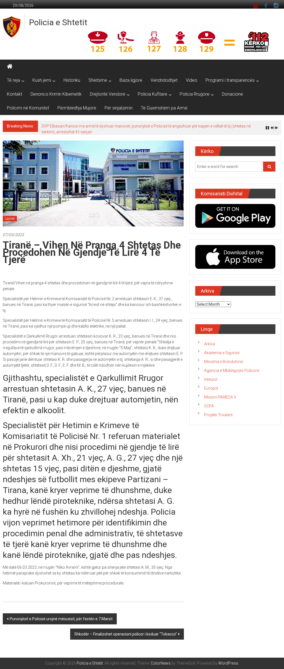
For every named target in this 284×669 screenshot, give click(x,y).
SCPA (209, 406)
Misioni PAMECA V (220, 397)
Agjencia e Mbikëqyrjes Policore (231, 370)
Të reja (13, 80)
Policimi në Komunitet (28, 108)
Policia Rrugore (194, 94)
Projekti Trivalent (218, 415)
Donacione (232, 94)
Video (191, 80)
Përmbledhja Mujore (76, 108)
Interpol (210, 379)
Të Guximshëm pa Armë (164, 108)
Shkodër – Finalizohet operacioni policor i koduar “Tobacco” (125, 634)
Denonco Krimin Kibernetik (56, 94)
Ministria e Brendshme (223, 361)
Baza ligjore (131, 80)
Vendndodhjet (164, 80)
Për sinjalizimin (119, 108)
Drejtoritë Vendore (107, 94)
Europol (211, 388)
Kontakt (14, 94)
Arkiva (209, 344)
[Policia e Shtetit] (10, 66)
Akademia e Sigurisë (221, 353)
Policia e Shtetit (58, 22)
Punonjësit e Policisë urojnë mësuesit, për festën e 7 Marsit (61, 619)
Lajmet (10, 219)
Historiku (72, 80)
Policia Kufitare (152, 94)
